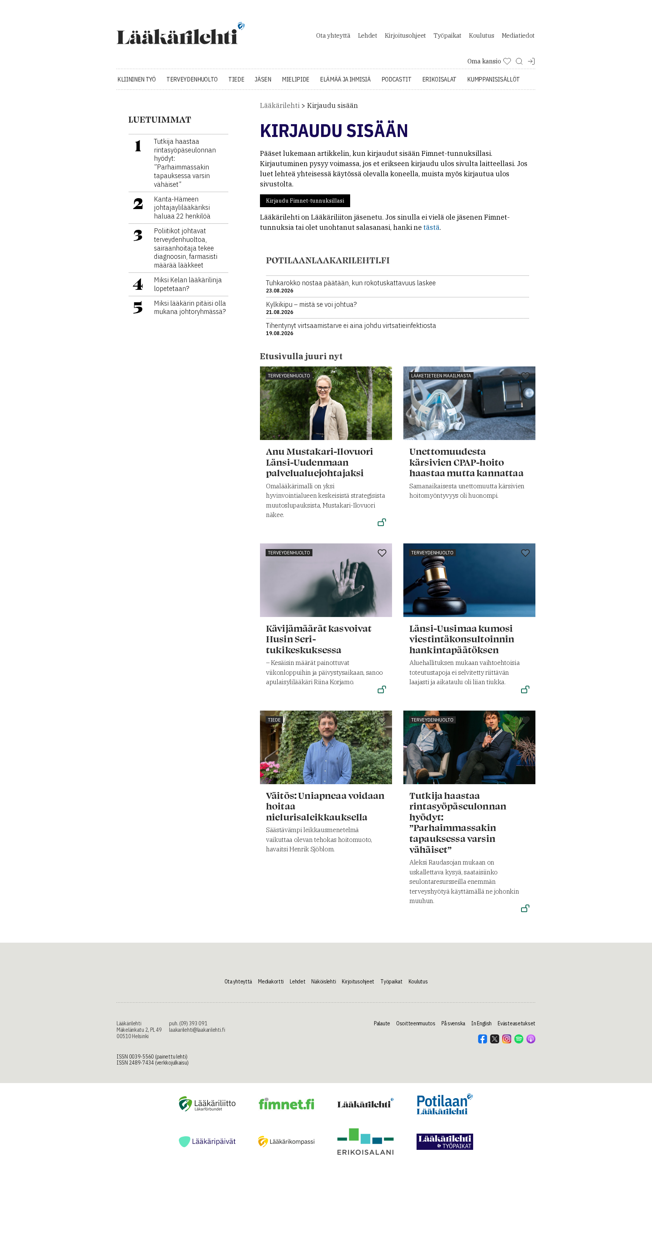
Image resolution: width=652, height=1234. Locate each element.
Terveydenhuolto (192, 79)
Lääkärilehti (280, 105)
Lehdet (367, 35)
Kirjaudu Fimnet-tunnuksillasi (305, 200)
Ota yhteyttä (333, 35)
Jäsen (263, 79)
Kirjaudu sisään (332, 105)
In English (481, 1023)
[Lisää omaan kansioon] (382, 376)
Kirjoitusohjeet (405, 35)
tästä (431, 227)
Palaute (382, 1023)
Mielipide (295, 79)
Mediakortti (271, 981)
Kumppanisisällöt (493, 79)
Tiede (236, 79)
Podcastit (396, 79)
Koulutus (481, 35)
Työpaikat (447, 35)
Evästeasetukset (516, 1023)
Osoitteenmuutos (415, 1023)
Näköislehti (323, 981)
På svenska (453, 1023)
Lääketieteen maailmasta (441, 375)
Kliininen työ (136, 79)
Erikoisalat (439, 79)
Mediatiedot (518, 35)
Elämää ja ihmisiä (345, 79)
